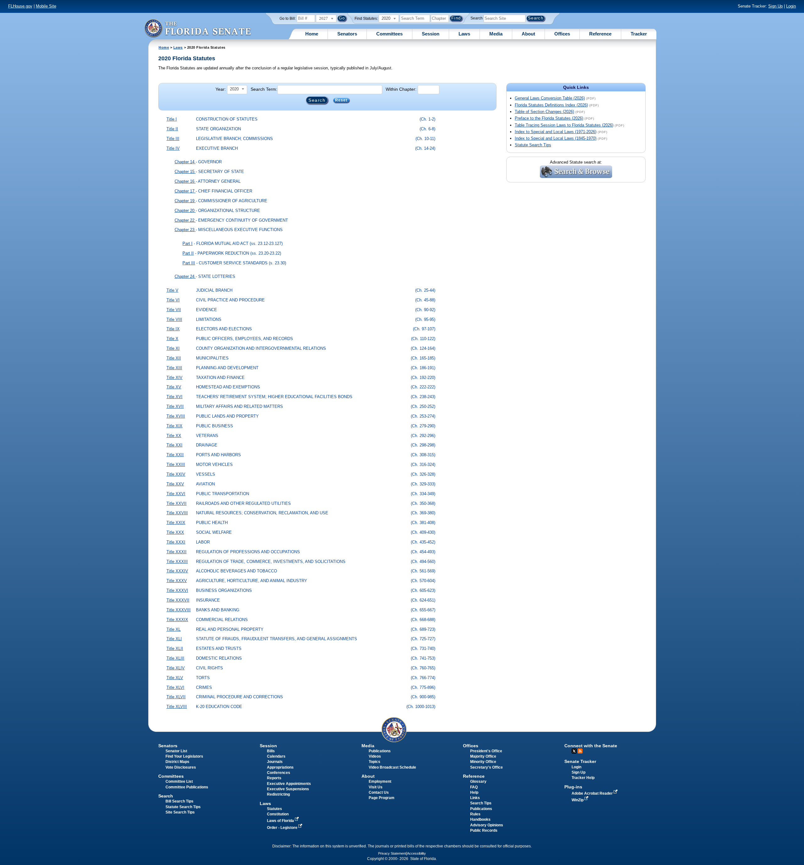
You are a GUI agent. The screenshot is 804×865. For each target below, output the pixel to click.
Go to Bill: (288, 18)
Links (475, 798)
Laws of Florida (281, 821)
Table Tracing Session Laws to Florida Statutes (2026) (564, 125)
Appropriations (280, 767)
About (528, 33)
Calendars (276, 756)
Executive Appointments (289, 784)
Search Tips (481, 803)
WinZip (578, 800)
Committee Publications (187, 787)
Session (430, 33)
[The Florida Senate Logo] (197, 28)
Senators (347, 33)
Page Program (381, 798)
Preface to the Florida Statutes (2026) (549, 118)
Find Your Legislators (184, 756)
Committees (389, 33)
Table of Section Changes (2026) (544, 111)
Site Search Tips (180, 812)
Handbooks (480, 819)
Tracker (639, 33)
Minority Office (483, 762)
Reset (341, 100)
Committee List (179, 781)
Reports (274, 778)
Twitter (574, 751)
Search (476, 18)
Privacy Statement (392, 853)
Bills (271, 751)
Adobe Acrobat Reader (593, 793)
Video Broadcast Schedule (392, 767)
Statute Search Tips (533, 145)
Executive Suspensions (288, 789)
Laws (464, 33)
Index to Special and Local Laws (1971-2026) (555, 131)
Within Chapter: (401, 89)
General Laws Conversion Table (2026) (550, 98)
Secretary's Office (486, 767)
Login (791, 6)
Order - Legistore (282, 828)
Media (496, 33)
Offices (562, 33)
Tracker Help (583, 778)
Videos (375, 756)
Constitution (278, 814)
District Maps (177, 762)
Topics (374, 762)
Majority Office (483, 756)
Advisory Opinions (486, 825)
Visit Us (376, 787)
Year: (220, 89)
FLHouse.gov (20, 6)
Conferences (278, 773)
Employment (380, 781)
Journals (275, 762)
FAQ (474, 787)
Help (474, 792)
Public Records (483, 830)
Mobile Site (46, 6)
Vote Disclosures (181, 767)
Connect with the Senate (590, 745)
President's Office (486, 751)
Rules (475, 814)
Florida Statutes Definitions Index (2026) (551, 105)
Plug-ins (573, 786)
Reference (600, 33)
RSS (580, 751)
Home (311, 33)
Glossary (478, 781)
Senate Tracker (580, 761)
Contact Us (379, 792)
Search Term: (264, 89)
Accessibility (416, 853)
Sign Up (775, 6)
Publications (380, 751)
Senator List (176, 751)
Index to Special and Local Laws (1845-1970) (555, 138)
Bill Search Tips (179, 801)
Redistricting (278, 794)
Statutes (274, 809)
